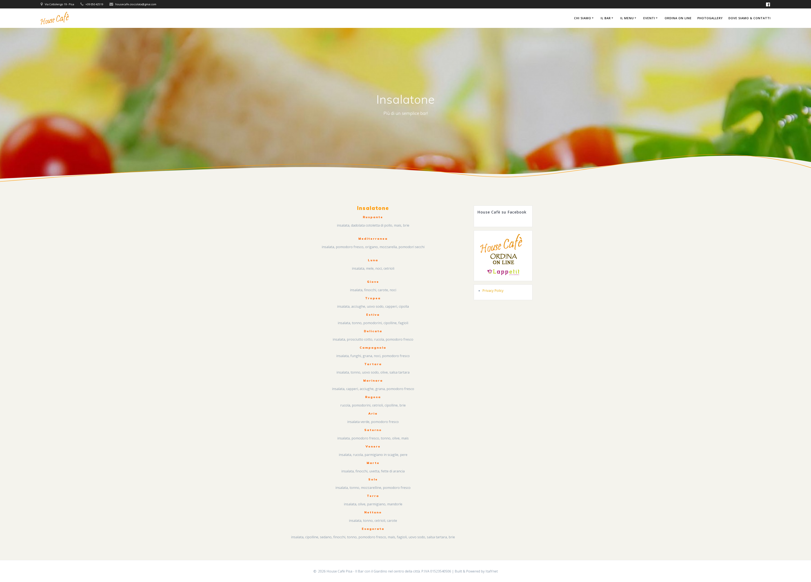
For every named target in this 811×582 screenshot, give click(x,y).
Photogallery (710, 18)
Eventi (649, 18)
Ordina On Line (678, 18)
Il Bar (606, 18)
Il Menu (627, 18)
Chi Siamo (582, 18)
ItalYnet (492, 571)
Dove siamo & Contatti (749, 18)
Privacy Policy (492, 290)
